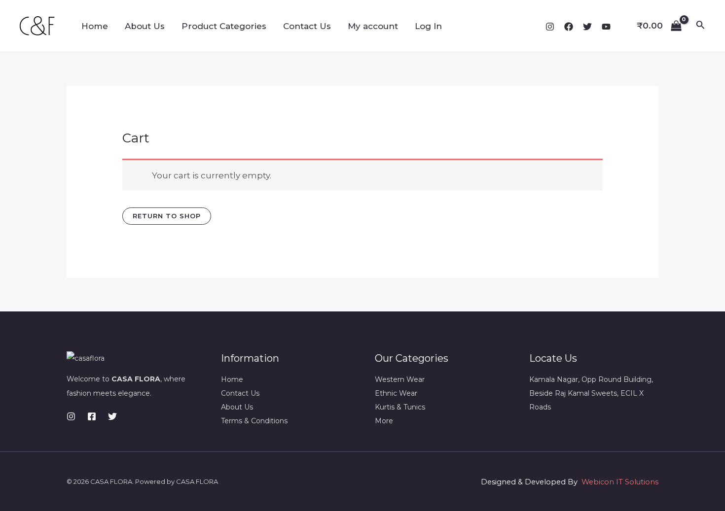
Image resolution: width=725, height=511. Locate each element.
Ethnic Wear (396, 393)
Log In (428, 26)
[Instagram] (549, 26)
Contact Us (307, 26)
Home (94, 26)
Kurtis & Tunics (400, 407)
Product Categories (223, 26)
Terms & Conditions (254, 420)
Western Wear (400, 379)
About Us (145, 26)
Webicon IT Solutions (619, 481)
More (384, 420)
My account (373, 26)
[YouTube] (606, 26)
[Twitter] (587, 26)
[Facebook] (568, 26)
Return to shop (167, 216)
